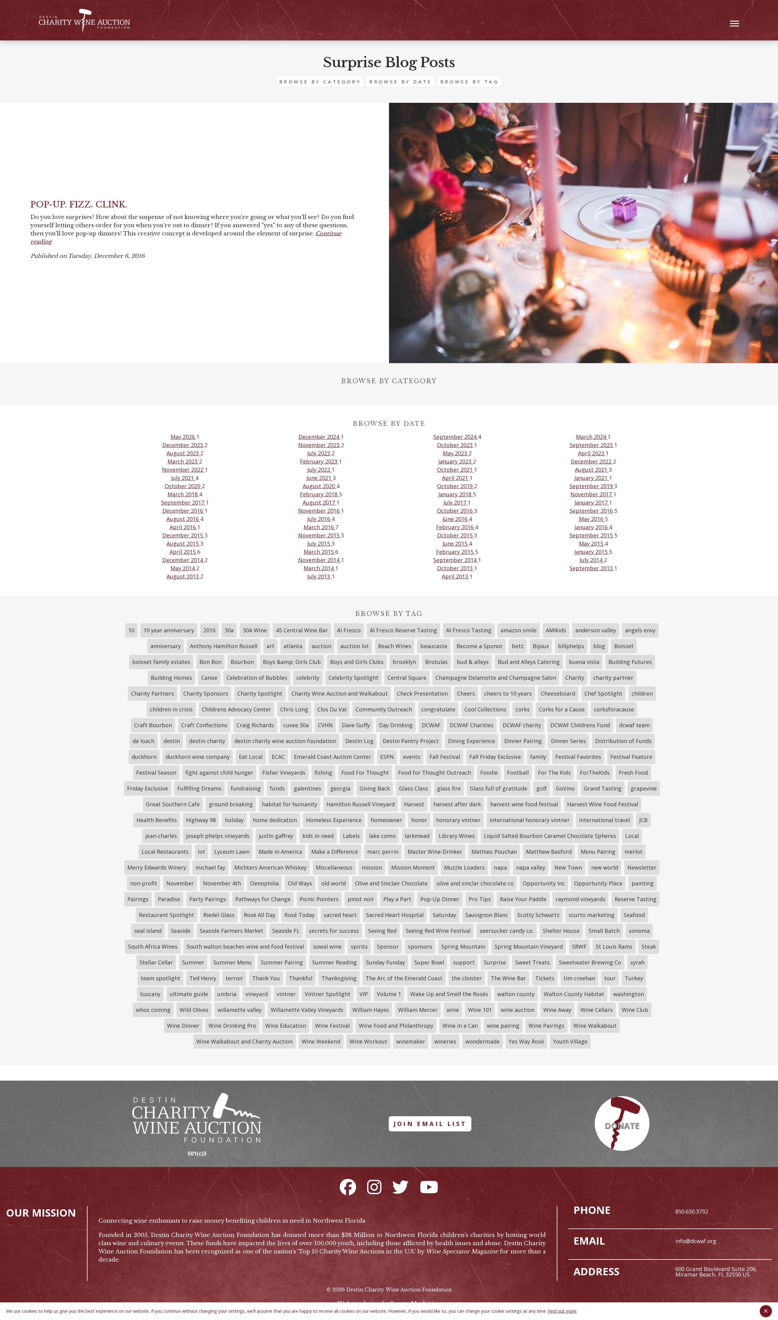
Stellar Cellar (156, 962)
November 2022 (183, 469)
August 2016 (183, 519)
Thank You (266, 978)
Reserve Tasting (635, 899)
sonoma (639, 930)
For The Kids (554, 772)
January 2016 (591, 527)
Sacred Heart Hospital (395, 915)
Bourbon (242, 661)
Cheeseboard (558, 693)
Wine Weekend (321, 1041)
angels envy (640, 630)
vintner (286, 994)
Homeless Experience (334, 820)
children (642, 693)
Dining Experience (471, 741)
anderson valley (595, 630)
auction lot (354, 646)
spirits (359, 946)
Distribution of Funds (623, 741)
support (464, 962)
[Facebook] (348, 1187)
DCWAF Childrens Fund (580, 725)
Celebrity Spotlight (353, 677)
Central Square (406, 677)
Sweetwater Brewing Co (590, 962)
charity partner (613, 677)
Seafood (634, 915)
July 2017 (455, 502)
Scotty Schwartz (538, 915)
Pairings (138, 899)
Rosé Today (299, 915)
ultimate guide (189, 994)
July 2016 (319, 519)
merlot (633, 851)
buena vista (584, 661)
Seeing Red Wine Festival (438, 930)
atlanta (293, 646)
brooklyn (404, 661)
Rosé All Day (259, 915)
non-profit (143, 883)
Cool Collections (485, 709)
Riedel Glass (219, 915)
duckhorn (144, 756)
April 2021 (456, 477)
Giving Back (375, 788)
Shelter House (561, 930)
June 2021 (319, 477)
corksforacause (614, 709)
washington (628, 994)
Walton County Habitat (574, 994)
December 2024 (319, 436)
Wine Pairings (546, 1025)
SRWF (579, 946)
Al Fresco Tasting (468, 630)
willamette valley (240, 1009)
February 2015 (455, 551)
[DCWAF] (84, 20)
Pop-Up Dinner (440, 899)
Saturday (444, 915)
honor (419, 820)
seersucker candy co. (507, 930)
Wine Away (557, 1009)
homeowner (386, 820)
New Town (568, 867)
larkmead (417, 835)
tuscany (150, 994)
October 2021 (455, 469)
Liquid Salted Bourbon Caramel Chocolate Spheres (550, 835)
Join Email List (430, 1124)
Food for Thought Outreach (434, 772)
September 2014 (455, 560)
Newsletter (641, 867)
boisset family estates (161, 661)
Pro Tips (480, 899)
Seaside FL (286, 930)
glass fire (449, 788)
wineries (445, 1041)
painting (643, 883)
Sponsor (388, 946)
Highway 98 (201, 820)
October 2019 (455, 486)
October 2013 (455, 568)
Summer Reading (334, 962)
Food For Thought (365, 772)
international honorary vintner (530, 820)
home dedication (275, 820)
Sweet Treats (532, 962)
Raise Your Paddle (523, 899)
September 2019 (592, 486)
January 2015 (591, 551)
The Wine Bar (508, 978)
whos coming (153, 1009)
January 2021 (591, 477)
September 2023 (592, 445)
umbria (226, 994)
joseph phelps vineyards (218, 835)
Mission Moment (413, 867)
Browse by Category (320, 81)
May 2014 (183, 568)
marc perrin (382, 851)
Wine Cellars (596, 1009)
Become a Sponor (479, 646)
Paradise (169, 899)
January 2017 (591, 502)
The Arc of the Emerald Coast (404, 978)
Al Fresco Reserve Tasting (403, 630)
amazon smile (519, 630)
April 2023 (592, 453)
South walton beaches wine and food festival (245, 946)
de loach (143, 741)
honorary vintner (458, 820)
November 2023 (319, 445)
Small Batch (604, 930)
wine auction (517, 1009)
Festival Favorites (578, 756)
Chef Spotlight (603, 693)
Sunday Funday (385, 962)
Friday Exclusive (147, 788)
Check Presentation (422, 693)
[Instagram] (374, 1187)
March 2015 (319, 551)
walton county (516, 994)
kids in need (318, 835)
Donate (622, 1125)
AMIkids (556, 630)
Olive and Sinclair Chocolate (391, 883)
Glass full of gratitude (498, 788)
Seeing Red (382, 930)
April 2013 (456, 576)
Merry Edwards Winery (156, 867)
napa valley (530, 867)
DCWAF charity (522, 725)
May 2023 (456, 453)
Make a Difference (334, 851)
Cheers (466, 693)
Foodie (489, 772)
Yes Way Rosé (526, 1041)
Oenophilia (264, 883)
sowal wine (327, 946)
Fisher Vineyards (283, 772)
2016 (209, 630)
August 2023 (183, 453)
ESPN (387, 756)
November (180, 883)
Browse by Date (400, 81)
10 (131, 630)
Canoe (209, 677)
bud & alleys (473, 661)
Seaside (181, 930)
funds (277, 788)
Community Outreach (384, 709)
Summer (193, 962)
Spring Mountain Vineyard (528, 946)
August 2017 (319, 502)
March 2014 (319, 568)
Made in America (280, 851)
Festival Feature (631, 756)
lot (201, 851)
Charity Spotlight (259, 693)
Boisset (624, 646)
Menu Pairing (598, 851)
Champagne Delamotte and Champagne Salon (495, 677)
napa (500, 867)
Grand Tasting (602, 788)
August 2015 (183, 543)
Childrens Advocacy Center (236, 709)
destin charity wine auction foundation (285, 741)
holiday (234, 820)
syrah (637, 962)
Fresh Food (633, 772)
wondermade (482, 1041)
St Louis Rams (614, 946)
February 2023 (319, 461)
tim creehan (579, 978)
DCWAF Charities (472, 725)
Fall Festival (444, 756)
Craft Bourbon (153, 725)
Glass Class (413, 788)
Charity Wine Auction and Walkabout (339, 693)
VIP (364, 994)
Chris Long (294, 709)
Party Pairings (207, 899)
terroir (234, 978)
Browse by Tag (469, 81)
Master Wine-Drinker (435, 851)
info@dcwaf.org (695, 1241)
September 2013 (592, 568)
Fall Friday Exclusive (495, 756)
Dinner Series (568, 741)
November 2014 (319, 560)
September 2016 (592, 510)
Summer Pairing (282, 962)
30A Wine (255, 630)
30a (229, 630)
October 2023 (455, 445)
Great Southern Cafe (173, 804)
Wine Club (635, 1009)
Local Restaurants (165, 851)
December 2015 (183, 535)
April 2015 (183, 551)
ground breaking (231, 804)
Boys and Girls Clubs (357, 661)
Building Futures (630, 661)
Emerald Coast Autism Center (332, 756)
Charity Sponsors (205, 693)
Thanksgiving (339, 978)
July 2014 (592, 560)
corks (522, 709)
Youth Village (570, 1041)
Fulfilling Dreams (199, 788)
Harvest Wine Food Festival (602, 804)
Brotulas (436, 661)
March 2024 (592, 436)
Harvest (414, 804)
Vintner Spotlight (327, 994)
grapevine (644, 788)
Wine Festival (332, 1025)
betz (518, 646)
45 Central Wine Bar (302, 630)
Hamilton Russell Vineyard (360, 804)
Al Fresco (349, 630)
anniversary (165, 646)
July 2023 (319, 453)
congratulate (438, 709)
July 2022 (319, 469)
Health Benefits (156, 820)
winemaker (410, 1041)
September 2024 (455, 436)
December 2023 (183, 445)
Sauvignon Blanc (486, 915)
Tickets (544, 978)
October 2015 (455, 535)
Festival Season (156, 772)
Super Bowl (429, 962)
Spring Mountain (463, 946)
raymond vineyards (580, 899)
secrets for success (334, 930)
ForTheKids (595, 772)
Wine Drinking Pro (232, 1025)
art (270, 646)
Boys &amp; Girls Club (292, 661)
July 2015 (319, 543)
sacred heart (340, 915)
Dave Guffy (356, 725)
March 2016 (319, 527)
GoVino (565, 788)
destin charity (207, 741)
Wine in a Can (460, 1025)
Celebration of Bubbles (256, 677)
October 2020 (183, 486)
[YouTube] (429, 1187)
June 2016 (455, 519)
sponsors (420, 946)
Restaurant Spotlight (166, 915)
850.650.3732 (691, 1211)
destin (172, 741)
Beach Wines (394, 646)
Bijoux (541, 646)
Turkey (634, 978)
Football (518, 772)
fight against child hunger (219, 772)
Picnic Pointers (319, 899)
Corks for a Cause (562, 709)
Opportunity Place (598, 883)
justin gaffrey (276, 835)
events (411, 756)
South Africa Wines (152, 946)
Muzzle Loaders (464, 867)
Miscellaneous (334, 867)
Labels (351, 835)
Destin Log (359, 741)
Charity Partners (152, 693)
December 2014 (183, 560)
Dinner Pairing (523, 741)
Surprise (495, 962)
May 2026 (183, 436)
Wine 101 (480, 1009)
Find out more (562, 1311)
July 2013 (319, 576)
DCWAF (431, 725)
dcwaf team (634, 725)
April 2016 (183, 527)
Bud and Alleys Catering (529, 661)
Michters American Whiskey (270, 867)
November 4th (222, 883)
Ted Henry (202, 978)
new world (604, 867)
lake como (382, 835)
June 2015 (455, 543)
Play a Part (397, 899)
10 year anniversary (168, 630)
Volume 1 (389, 994)
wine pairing (503, 1025)
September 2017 (183, 502)
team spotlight (160, 978)
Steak (649, 946)
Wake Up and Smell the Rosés (449, 994)
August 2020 (319, 486)
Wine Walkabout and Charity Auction (244, 1041)
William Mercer (418, 1009)
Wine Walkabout (595, 1025)
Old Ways (300, 883)
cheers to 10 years (508, 693)
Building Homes (171, 677)
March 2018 (183, 494)
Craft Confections (204, 725)
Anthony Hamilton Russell (223, 646)
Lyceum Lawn (232, 851)
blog (599, 646)
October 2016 (455, 510)
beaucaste (433, 646)
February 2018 (319, 494)
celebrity (307, 677)
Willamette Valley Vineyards (307, 1009)
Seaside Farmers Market (231, 930)
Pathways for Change (263, 899)
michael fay (210, 867)
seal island (148, 930)
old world (333, 883)
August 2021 (592, 469)
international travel (604, 820)
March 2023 (183, 461)
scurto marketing (591, 915)
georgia (340, 788)
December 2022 (592, 461)
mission (372, 867)
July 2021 (183, 477)
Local (632, 835)
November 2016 (319, 510)
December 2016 (183, 510)
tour (610, 978)
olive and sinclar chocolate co (475, 883)
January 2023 (455, 461)
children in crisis (171, 709)
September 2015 (592, 535)
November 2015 (319, 535)
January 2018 (455, 494)
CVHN (325, 725)
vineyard (257, 994)
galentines (307, 788)
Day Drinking (396, 725)
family (538, 756)
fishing (323, 772)
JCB (643, 820)
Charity (574, 677)
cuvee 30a (296, 725)
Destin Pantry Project (411, 741)
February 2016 (455, 527)
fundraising (246, 788)
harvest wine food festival (524, 804)
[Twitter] (400, 1187)
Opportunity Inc (544, 883)
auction (321, 646)
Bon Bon (210, 661)
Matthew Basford (549, 851)
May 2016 (592, 519)
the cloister (467, 978)
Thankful (300, 978)
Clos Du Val (331, 709)
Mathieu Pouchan (494, 851)
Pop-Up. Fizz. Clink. (78, 205)
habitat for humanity (289, 804)
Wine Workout (368, 1041)
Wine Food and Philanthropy (396, 1025)
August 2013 (183, 576)
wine (453, 1009)
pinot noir (361, 899)
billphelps (571, 646)
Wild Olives (194, 1009)
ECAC (278, 756)
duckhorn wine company (198, 756)
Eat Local (251, 756)
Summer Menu (232, 962)
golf (541, 788)
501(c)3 (197, 1153)
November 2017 (591, 494)
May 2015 (592, 543)
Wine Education (285, 1025)
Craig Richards (255, 725)
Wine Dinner (183, 1025)
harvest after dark (457, 804)
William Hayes (371, 1009)
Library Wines (457, 835)
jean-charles (161, 835)
